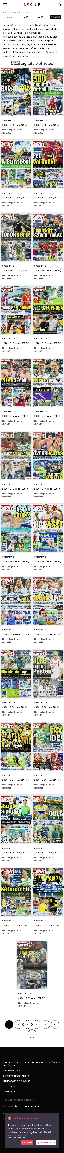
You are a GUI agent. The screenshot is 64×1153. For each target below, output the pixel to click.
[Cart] (59, 5)
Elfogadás (27, 1142)
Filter (56, 16)
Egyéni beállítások (46, 1142)
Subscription (8, 120)
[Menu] (5, 4)
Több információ (17, 1135)
